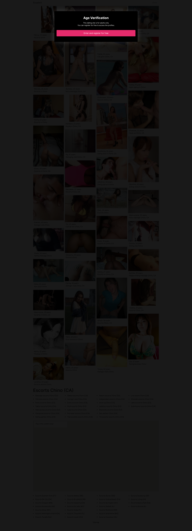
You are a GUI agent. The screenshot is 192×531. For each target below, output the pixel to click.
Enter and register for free (96, 33)
